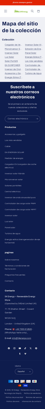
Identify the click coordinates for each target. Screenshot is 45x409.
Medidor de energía (14, 158)
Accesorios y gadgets (15, 134)
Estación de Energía (35, 49)
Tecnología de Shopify (12, 393)
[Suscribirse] (37, 119)
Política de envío (12, 401)
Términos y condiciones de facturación (17, 267)
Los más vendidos (34, 61)
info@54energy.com (21, 338)
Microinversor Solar (14, 49)
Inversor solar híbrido (15, 174)
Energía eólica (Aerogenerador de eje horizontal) (22, 241)
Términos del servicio (34, 397)
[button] (6, 11)
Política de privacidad (14, 397)
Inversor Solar (11, 53)
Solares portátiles (13, 186)
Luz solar (9, 221)
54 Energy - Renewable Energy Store (26, 390)
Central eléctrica (13, 192)
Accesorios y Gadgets (15, 73)
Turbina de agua (12, 233)
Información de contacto (31, 401)
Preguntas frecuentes (15, 275)
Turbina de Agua (33, 73)
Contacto (9, 281)
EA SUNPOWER (12, 65)
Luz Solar (9, 57)
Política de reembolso (32, 393)
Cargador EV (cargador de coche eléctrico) (20, 165)
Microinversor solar (14, 179)
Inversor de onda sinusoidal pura (20, 197)
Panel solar (10, 228)
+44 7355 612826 (23, 329)
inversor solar (11, 215)
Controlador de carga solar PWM (20, 203)
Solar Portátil (11, 61)
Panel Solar (30, 53)
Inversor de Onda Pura (16, 69)
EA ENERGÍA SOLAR (14, 152)
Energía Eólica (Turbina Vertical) (20, 77)
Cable (7, 146)
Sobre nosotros (12, 260)
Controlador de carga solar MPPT (20, 210)
